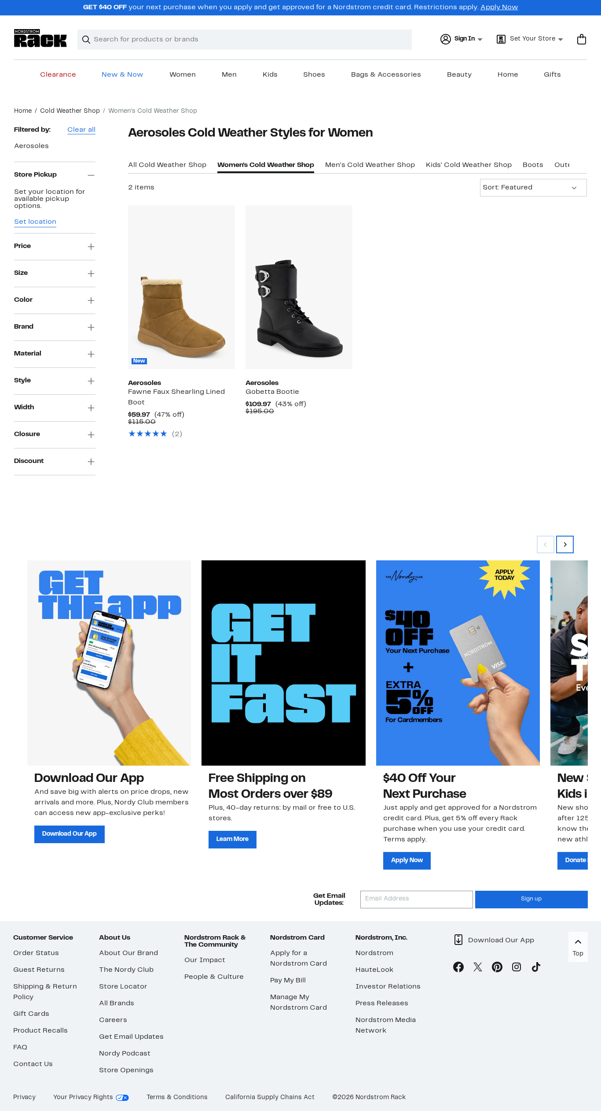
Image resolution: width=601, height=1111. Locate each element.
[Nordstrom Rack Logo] (40, 38)
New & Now (122, 75)
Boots (533, 165)
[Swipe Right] (565, 544)
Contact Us (33, 1064)
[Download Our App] (109, 662)
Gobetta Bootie (272, 392)
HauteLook (374, 970)
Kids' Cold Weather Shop (469, 165)
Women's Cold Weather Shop (265, 165)
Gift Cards (31, 1014)
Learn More (232, 839)
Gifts (552, 75)
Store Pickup (35, 175)
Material (27, 354)
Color (23, 300)
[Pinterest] (497, 969)
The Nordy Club (126, 970)
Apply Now (499, 7)
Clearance (58, 75)
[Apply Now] (458, 662)
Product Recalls (40, 1031)
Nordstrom (374, 953)
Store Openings (126, 1070)
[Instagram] (516, 969)
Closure (27, 434)
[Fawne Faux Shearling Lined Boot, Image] (181, 287)
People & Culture (214, 977)
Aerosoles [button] (31, 146)
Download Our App (69, 834)
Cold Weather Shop (70, 111)
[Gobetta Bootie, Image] (299, 287)
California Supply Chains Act (270, 1097)
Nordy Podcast (124, 1054)
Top (577, 954)
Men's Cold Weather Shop (370, 165)
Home (508, 75)
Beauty (459, 75)
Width (24, 407)
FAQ (20, 1047)
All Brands (116, 1003)
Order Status (36, 953)
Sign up (531, 899)
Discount (29, 461)
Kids (270, 75)
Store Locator (123, 987)
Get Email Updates (131, 1037)
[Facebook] (458, 969)
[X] (478, 969)
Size (21, 273)
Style (22, 381)
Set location (35, 222)
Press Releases (381, 1003)
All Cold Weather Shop (167, 165)
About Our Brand (128, 953)
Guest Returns (39, 970)
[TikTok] (536, 969)
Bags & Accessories (386, 75)
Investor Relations (388, 987)
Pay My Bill (288, 981)
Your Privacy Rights (83, 1097)
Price (22, 246)
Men (229, 75)
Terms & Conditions (177, 1097)
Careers (113, 1020)
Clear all (81, 130)
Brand (23, 327)
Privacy (24, 1097)
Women (182, 75)
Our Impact (204, 960)
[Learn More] (283, 662)
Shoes (314, 75)
